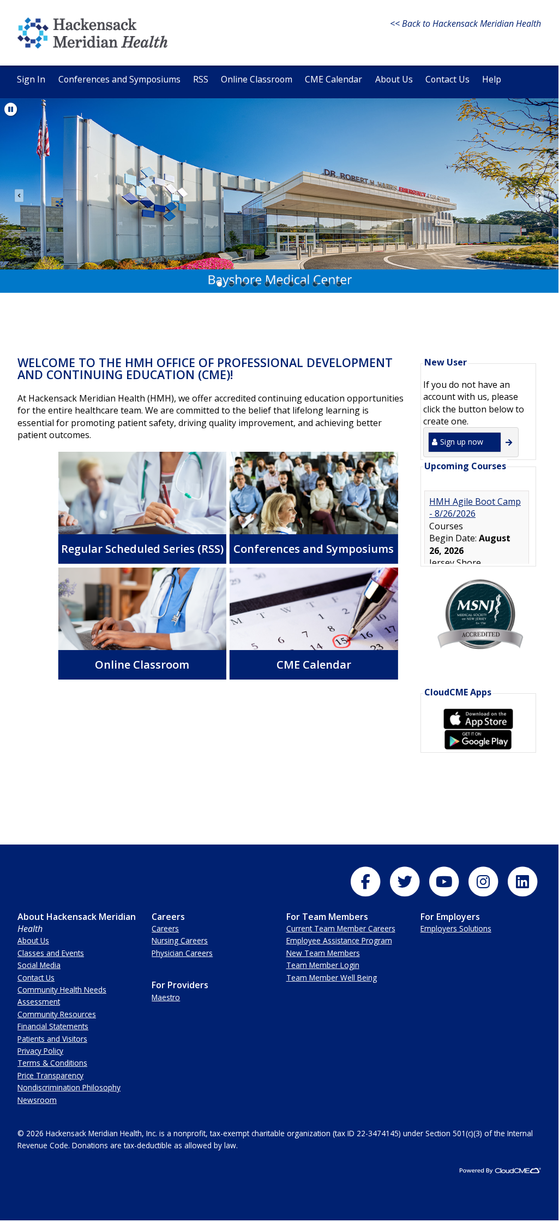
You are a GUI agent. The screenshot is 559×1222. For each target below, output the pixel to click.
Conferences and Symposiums (119, 79)
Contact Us (447, 79)
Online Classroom (256, 79)
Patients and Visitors (52, 1039)
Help (491, 79)
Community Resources (56, 1014)
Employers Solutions (455, 928)
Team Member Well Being (331, 977)
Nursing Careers (180, 940)
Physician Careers (182, 953)
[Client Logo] (92, 45)
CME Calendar (333, 79)
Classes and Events (50, 953)
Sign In (31, 79)
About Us (394, 79)
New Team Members (323, 953)
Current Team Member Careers (340, 928)
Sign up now (461, 441)
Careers (165, 928)
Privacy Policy (40, 1051)
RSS (200, 79)
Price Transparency (50, 1075)
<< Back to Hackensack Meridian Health (465, 23)
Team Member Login (322, 965)
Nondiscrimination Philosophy (69, 1087)
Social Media (39, 965)
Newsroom (37, 1100)
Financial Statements (52, 1026)
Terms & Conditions (52, 1063)
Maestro (166, 997)
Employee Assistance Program (339, 940)
